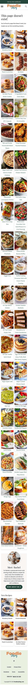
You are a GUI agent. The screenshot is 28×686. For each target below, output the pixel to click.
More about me (13, 587)
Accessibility (21, 672)
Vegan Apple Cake (7, 381)
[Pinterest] (14, 661)
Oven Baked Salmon (7, 546)
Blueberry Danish (7, 50)
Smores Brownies (20, 50)
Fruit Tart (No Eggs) (20, 406)
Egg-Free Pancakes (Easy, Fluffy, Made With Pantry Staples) (21, 356)
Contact (9, 667)
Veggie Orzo (7, 276)
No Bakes (20, 72)
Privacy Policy (17, 667)
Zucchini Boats (20, 450)
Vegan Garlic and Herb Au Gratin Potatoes (7, 172)
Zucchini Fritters (7, 428)
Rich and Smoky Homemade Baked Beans (7, 145)
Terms (13, 672)
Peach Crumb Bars (7, 72)
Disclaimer (6, 672)
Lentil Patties (7, 450)
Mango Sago (7, 497)
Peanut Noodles (7, 472)
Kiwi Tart (7, 406)
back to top (17, 676)
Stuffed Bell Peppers (21, 428)
